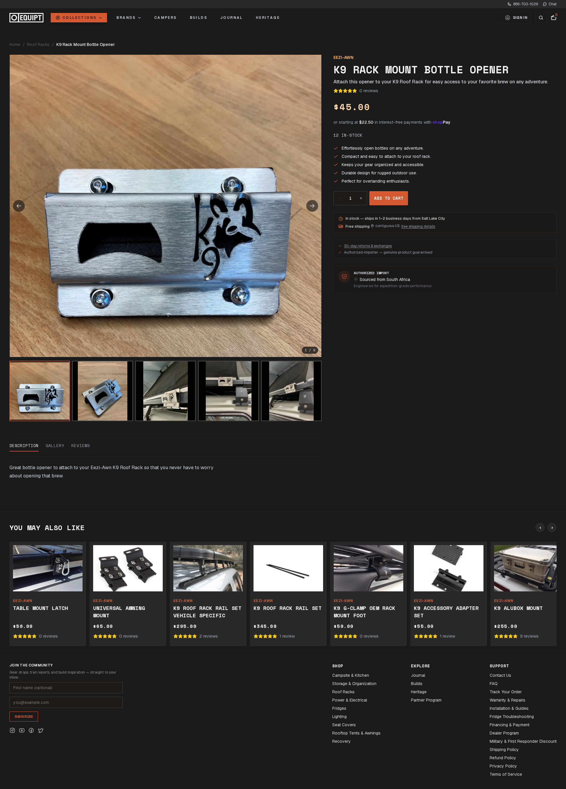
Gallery (55, 446)
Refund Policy (503, 757)
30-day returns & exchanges (368, 246)
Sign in (520, 17)
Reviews (80, 446)
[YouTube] (22, 730)
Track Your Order (506, 691)
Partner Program (426, 700)
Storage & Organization (354, 683)
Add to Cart (388, 198)
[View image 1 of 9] (39, 391)
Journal (231, 17)
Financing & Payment (509, 724)
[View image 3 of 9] (165, 391)
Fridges (339, 708)
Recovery (341, 741)
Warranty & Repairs (507, 700)
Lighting (339, 716)
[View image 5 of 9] (291, 391)
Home (14, 44)
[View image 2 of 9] (102, 391)
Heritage (268, 17)
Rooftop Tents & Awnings (356, 733)
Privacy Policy (503, 766)
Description (24, 446)
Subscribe (23, 716)
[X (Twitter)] (41, 730)
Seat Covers (344, 724)
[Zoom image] (165, 205)
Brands (126, 17)
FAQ (494, 683)
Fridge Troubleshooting (512, 716)
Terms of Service (506, 774)
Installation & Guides (509, 708)
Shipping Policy (504, 749)
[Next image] (312, 206)
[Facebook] (31, 730)
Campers (165, 17)
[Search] (541, 18)
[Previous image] (19, 206)
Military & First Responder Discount (523, 741)
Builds (198, 17)
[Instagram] (12, 730)
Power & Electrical (349, 700)
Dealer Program (504, 733)
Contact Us (500, 675)
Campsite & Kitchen (350, 675)
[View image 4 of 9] (228, 391)
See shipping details (418, 226)
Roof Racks (38, 44)
